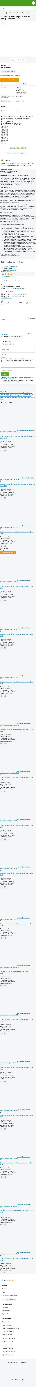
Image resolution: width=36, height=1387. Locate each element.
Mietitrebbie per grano (6, 393)
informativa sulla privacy (27, 377)
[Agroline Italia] (11, 3)
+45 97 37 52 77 (21, 296)
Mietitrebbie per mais (12, 396)
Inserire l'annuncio (8, 552)
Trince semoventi (18, 393)
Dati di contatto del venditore (10, 1295)
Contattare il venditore (9, 80)
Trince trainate (24, 394)
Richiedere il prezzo (9, 71)
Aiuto (3, 1292)
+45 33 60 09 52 (21, 288)
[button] (33, 3)
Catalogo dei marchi (7, 1334)
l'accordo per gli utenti (8, 378)
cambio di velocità (21, 84)
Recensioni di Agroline (8, 1331)
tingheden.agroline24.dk (8, 276)
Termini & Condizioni (8, 1322)
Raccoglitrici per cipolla (24, 396)
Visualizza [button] (14, 288)
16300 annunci (11, 270)
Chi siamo (5, 1289)
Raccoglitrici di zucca (13, 394)
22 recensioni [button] (16, 274)
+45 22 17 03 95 (21, 294)
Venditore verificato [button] (9, 268)
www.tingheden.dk (6, 298)
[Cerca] (33, 8)
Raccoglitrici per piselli (20, 397)
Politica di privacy (7, 1325)
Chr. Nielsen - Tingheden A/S (9, 266)
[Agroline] (7, 13)
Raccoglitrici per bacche (7, 397)
